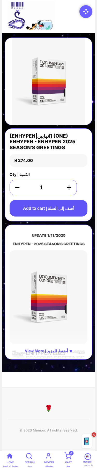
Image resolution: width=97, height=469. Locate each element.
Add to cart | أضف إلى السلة (48, 208)
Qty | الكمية (20, 174)
